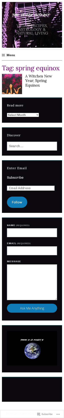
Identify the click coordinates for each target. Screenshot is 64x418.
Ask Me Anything (32, 308)
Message (14, 261)
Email (19, 243)
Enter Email (17, 168)
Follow (17, 202)
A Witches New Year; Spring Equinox (38, 80)
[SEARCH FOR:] (32, 146)
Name (18, 225)
